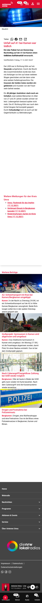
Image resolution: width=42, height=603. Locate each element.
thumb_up (36, 587)
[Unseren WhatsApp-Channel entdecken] (2, 571)
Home (4, 489)
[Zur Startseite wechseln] (7, 4)
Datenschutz (17, 563)
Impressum (5, 563)
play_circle (32, 587)
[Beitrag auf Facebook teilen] (16, 39)
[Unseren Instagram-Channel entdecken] (9, 571)
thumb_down (28, 587)
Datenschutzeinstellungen (11, 567)
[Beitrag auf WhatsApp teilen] (11, 39)
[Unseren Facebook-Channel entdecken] (6, 571)
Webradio (6, 495)
